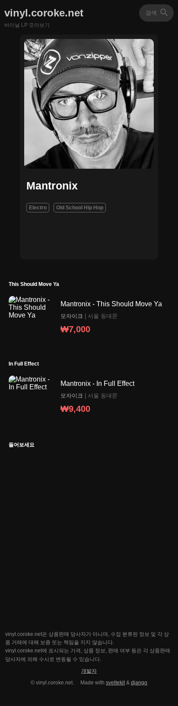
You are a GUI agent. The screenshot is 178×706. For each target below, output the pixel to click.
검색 (164, 12)
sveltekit (115, 683)
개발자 (89, 671)
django (139, 683)
